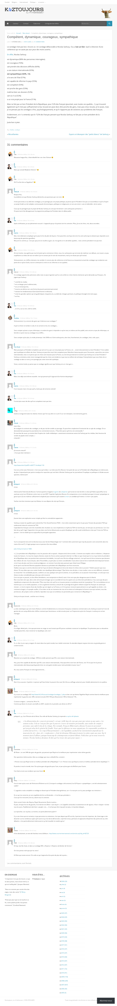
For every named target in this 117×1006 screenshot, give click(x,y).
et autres (41, 2)
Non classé (26, 33)
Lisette (16, 233)
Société (7, 2)
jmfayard (17, 484)
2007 (64, 985)
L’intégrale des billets (52, 24)
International (24, 2)
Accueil (8, 23)
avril (63, 896)
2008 (64, 981)
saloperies (64, 492)
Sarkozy (12, 130)
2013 (64, 961)
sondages (17, 130)
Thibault (16, 191)
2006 (64, 989)
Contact (26, 24)
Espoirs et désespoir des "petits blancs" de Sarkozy (89, 134)
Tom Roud (17, 347)
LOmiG (16, 423)
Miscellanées (13, 134)
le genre (56, 492)
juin (63, 888)
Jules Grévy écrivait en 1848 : (23, 549)
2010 (64, 973)
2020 (64, 933)
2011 (64, 969)
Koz (15, 167)
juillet (63, 884)
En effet (10, 54)
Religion (14, 2)
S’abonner (36, 24)
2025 (64, 913)
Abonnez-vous (106, 1000)
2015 (64, 953)
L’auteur (15, 24)
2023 (64, 921)
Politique (33, 2)
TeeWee (16, 318)
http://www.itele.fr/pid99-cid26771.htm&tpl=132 (29, 465)
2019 (64, 937)
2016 (64, 949)
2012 (64, 965)
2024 (64, 917)
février (63, 904)
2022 (64, 925)
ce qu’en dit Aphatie (72, 716)
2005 (63, 993)
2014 (64, 957)
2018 (64, 941)
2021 (64, 929)
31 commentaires (39, 42)
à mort (67, 496)
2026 (64, 881)
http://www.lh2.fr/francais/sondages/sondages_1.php (48, 694)
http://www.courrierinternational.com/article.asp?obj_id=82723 (69, 833)
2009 (64, 977)
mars (63, 900)
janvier (64, 908)
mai (63, 892)
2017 (64, 945)
